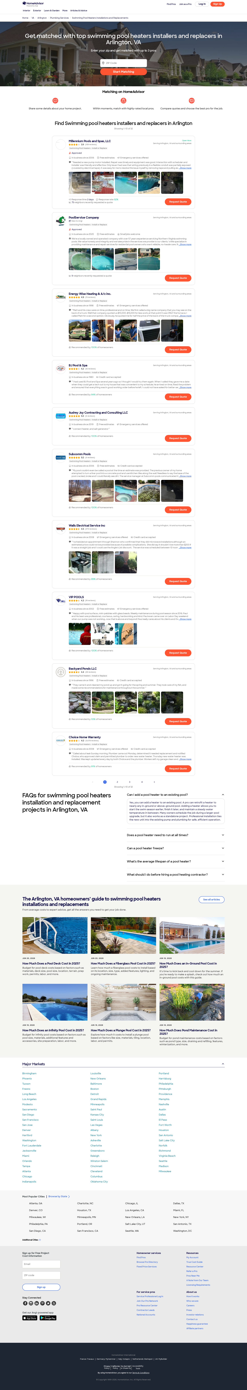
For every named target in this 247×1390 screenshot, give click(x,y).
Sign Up (217, 3)
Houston (164, 1130)
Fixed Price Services (147, 1266)
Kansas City (97, 1114)
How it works (192, 1296)
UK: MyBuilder (161, 1359)
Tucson (26, 1083)
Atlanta (26, 1171)
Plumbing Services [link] (59, 18)
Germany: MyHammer (106, 1359)
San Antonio (166, 1135)
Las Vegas (96, 1125)
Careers (190, 1305)
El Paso (163, 1119)
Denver (26, 1130)
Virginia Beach (167, 1155)
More (64, 10)
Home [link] (25, 18)
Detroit (94, 1094)
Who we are (192, 1301)
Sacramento (29, 1109)
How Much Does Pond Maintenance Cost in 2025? (188, 1032)
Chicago (27, 1176)
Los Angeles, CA (134, 1210)
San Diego (28, 1114)
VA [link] (33, 18)
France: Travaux (87, 1359)
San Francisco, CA (87, 1230)
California (115, 1367)
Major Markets (33, 1064)
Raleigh (94, 1155)
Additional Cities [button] (30, 1240)
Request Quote (178, 201)
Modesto (27, 1104)
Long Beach (29, 1094)
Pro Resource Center (147, 1305)
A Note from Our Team (197, 1280)
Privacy (107, 1367)
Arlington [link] (42, 18)
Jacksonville (29, 1150)
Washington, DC (182, 1230)
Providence (165, 1094)
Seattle (163, 1161)
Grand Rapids (98, 1099)
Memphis (164, 1099)
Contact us (192, 1319)
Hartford (27, 1135)
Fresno (26, 1088)
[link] (123, 144)
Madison (164, 1166)
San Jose (27, 1125)
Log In (202, 3)
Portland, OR (84, 1224)
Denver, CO (36, 1210)
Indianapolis (29, 1181)
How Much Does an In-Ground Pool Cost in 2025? (188, 965)
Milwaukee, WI (37, 1217)
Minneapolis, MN (86, 1217)
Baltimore (96, 1083)
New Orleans (98, 1078)
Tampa (26, 1166)
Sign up (41, 1287)
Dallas (162, 1114)
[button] (80, 183)
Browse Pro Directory (147, 1262)
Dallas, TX (178, 1203)
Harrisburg (165, 1078)
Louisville (95, 1073)
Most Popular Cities (33, 1196)
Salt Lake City (167, 1140)
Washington (29, 1140)
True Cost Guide (194, 1262)
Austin (162, 1109)
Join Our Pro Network (147, 1301)
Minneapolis (97, 1104)
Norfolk (163, 1145)
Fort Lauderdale (31, 1145)
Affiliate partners (194, 1328)
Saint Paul (96, 1109)
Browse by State (57, 1196)
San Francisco (30, 1119)
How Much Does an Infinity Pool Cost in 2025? (53, 1030)
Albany (94, 1130)
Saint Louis (96, 1119)
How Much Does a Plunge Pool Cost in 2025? (121, 1030)
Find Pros (141, 1257)
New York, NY (181, 1217)
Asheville (95, 1140)
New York (96, 1135)
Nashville (164, 1104)
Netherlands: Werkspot (143, 1359)
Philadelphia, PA (38, 1224)
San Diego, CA (37, 1230)
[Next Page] (154, 782)
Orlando (27, 1161)
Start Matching (123, 72)
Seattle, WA (132, 1230)
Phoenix (27, 1078)
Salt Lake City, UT (135, 1224)
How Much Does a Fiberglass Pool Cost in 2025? (123, 963)
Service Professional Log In (150, 1296)
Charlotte (96, 1145)
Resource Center (194, 1266)
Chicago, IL (131, 1203)
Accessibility (137, 1367)
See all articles (211, 899)
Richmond (165, 1150)
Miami (25, 1155)
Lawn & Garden (52, 10)
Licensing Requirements (198, 1285)
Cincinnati (96, 1166)
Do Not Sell (126, 1367)
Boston (94, 1088)
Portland (164, 1073)
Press (189, 1310)
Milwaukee (165, 1171)
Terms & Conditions (140, 1373)
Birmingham (29, 1073)
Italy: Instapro (124, 1359)
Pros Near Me (193, 1276)
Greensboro (97, 1150)
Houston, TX (84, 1210)
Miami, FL (178, 1210)
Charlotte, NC (85, 1203)
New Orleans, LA (135, 1217)
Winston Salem (99, 1161)
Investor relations (195, 1314)
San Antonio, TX (182, 1224)
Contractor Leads (146, 1310)
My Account (192, 1257)
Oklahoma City (99, 1181)
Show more (185, 168)
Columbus (96, 1176)
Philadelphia (166, 1083)
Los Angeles (29, 1099)
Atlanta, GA (35, 1203)
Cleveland (96, 1171)
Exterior (37, 10)
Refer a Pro (191, 1271)
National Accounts (146, 1314)
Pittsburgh (165, 1088)
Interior (26, 10)
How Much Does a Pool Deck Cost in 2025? (51, 963)
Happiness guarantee (197, 1324)
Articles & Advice (78, 10)
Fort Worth (165, 1125)
